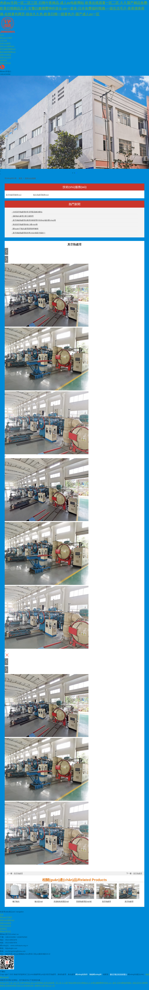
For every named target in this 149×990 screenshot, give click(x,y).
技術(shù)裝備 (5, 55)
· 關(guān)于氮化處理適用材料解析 (25, 229)
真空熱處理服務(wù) (8, 49)
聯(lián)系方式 (5, 63)
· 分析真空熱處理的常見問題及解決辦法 (27, 212)
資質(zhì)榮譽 (5, 43)
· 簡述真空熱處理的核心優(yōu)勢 (25, 224)
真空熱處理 (18, 873)
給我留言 (3, 60)
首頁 (20, 178)
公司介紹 (3, 41)
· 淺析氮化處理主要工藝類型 (23, 216)
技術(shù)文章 (5, 57)
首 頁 (2, 35)
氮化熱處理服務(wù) (8, 52)
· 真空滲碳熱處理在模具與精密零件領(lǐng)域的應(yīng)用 (34, 220)
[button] (74, 171)
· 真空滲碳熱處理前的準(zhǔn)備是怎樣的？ (29, 233)
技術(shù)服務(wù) (7, 46)
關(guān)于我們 (6, 38)
